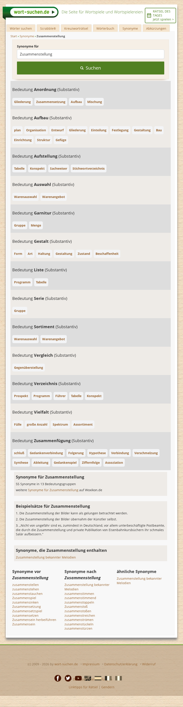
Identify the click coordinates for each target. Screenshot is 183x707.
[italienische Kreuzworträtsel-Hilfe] (117, 678)
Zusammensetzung (26, 606)
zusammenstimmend (80, 598)
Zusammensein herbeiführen (34, 620)
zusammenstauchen (27, 594)
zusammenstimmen (79, 594)
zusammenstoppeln (79, 602)
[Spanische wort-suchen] (96, 678)
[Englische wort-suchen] (86, 678)
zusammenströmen (79, 620)
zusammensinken (25, 602)
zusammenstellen (25, 585)
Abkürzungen (156, 28)
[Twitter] (66, 678)
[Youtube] (77, 678)
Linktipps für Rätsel (83, 687)
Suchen (93, 68)
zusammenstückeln (79, 624)
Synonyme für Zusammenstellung (53, 490)
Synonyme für (28, 46)
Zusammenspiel (24, 598)
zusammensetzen (25, 615)
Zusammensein (23, 624)
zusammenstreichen (79, 615)
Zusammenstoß (76, 606)
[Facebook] (56, 678)
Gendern (107, 687)
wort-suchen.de (66, 664)
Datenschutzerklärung (120, 664)
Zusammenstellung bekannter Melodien (46, 557)
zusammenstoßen (77, 611)
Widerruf (149, 664)
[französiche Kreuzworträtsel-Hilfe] (107, 678)
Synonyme (130, 28)
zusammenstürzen (78, 628)
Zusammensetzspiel (27, 611)
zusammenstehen (25, 589)
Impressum (91, 664)
